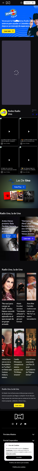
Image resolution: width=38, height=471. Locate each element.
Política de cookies (19, 467)
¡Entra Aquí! (8, 236)
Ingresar (27, 2)
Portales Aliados (9, 434)
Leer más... (19, 405)
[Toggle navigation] (3, 3)
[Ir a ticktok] (13, 424)
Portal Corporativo (10, 440)
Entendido (19, 457)
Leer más (7, 31)
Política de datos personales (19, 462)
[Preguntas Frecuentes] (21, 3)
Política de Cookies (11, 453)
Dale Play (17, 187)
